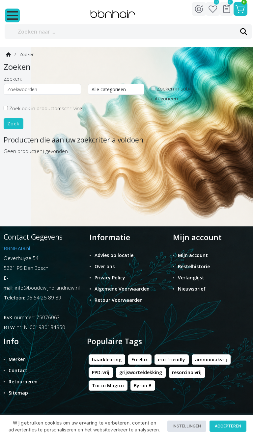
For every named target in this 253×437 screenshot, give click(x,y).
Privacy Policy (110, 277)
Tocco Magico (108, 385)
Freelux (139, 359)
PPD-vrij (100, 372)
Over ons (105, 266)
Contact (18, 370)
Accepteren (228, 426)
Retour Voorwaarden (119, 300)
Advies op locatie (114, 255)
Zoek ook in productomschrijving (45, 108)
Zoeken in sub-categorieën (171, 93)
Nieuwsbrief (192, 289)
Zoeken (27, 54)
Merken (17, 359)
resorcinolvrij (187, 372)
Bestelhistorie (194, 266)
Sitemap (18, 393)
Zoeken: (13, 78)
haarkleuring (107, 359)
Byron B (143, 385)
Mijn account (193, 255)
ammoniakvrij (211, 359)
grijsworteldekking (140, 372)
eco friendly (171, 359)
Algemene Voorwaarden (122, 289)
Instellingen (187, 426)
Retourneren (23, 381)
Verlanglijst (191, 277)
